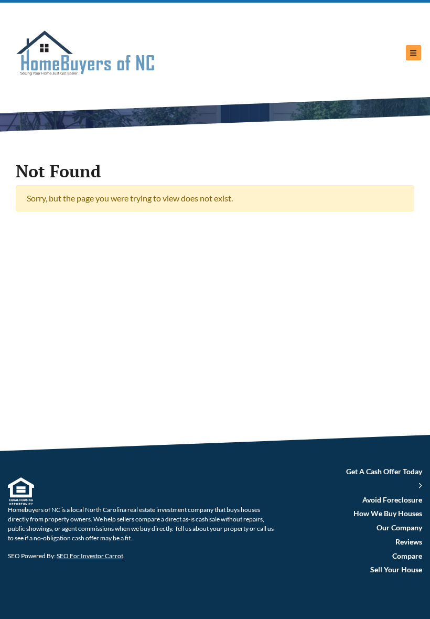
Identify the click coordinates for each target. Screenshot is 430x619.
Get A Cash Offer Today (384, 471)
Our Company (399, 528)
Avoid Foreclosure (392, 500)
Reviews (408, 542)
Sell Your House (396, 569)
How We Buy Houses (387, 513)
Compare (407, 556)
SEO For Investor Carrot (90, 556)
